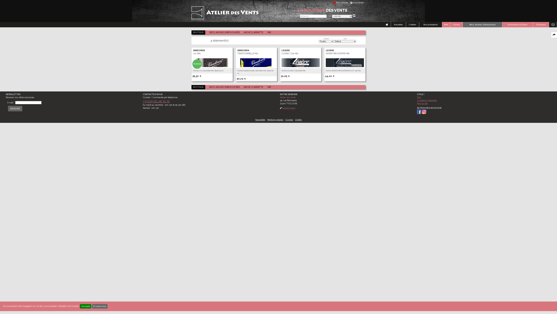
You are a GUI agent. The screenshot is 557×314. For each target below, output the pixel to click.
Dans (329, 16)
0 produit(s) (358, 2)
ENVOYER (15, 108)
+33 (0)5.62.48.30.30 (156, 101)
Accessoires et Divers (517, 24)
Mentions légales (275, 120)
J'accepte (85, 306)
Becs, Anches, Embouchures (482, 24)
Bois (446, 24)
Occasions (541, 24)
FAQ (419, 97)
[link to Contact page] (553, 24)
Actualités (398, 24)
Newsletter (260, 120)
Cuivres (456, 24)
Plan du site (422, 103)
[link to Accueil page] (387, 24)
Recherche (294, 16)
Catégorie (326, 38)
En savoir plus (99, 306)
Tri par (345, 38)
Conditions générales (427, 100)
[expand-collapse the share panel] (554, 35)
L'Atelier (412, 24)
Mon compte (342, 2)
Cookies (289, 120)
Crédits (298, 120)
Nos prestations (430, 24)
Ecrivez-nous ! (289, 108)
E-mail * (11, 102)
